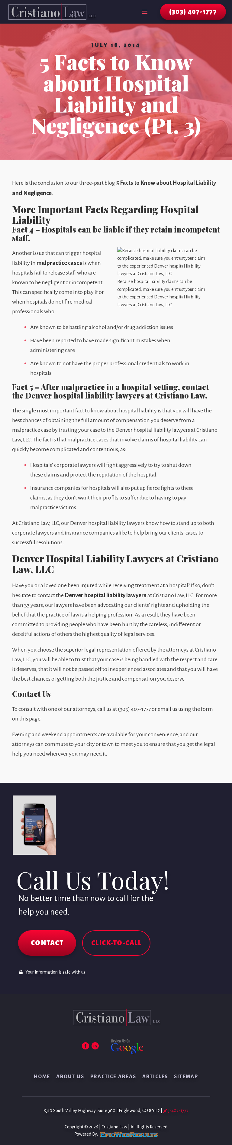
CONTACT (47, 943)
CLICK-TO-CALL (116, 943)
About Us (70, 1076)
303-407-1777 (175, 1110)
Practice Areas (113, 1076)
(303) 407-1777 (193, 11)
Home (42, 1076)
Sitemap (186, 1076)
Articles (155, 1076)
